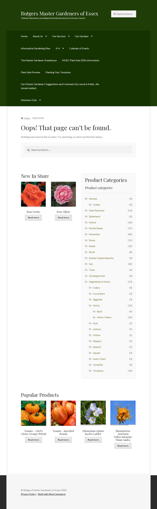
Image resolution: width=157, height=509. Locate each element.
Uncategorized (97, 275)
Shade (92, 246)
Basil (99, 311)
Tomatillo (98, 364)
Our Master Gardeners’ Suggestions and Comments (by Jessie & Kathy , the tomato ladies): (60, 86)
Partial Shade (96, 228)
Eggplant (97, 299)
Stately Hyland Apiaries (101, 257)
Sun (91, 263)
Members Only (29, 100)
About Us (38, 36)
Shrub (92, 252)
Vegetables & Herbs (99, 281)
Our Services (59, 36)
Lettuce (97, 329)
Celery (96, 287)
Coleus (96, 204)
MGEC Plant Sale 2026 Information (80, 60)
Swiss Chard (99, 358)
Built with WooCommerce (51, 494)
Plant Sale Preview (30, 72)
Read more (33, 217)
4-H (58, 48)
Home (24, 36)
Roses (92, 240)
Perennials (94, 234)
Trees (92, 269)
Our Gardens (81, 36)
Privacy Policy (28, 494)
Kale (95, 323)
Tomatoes (98, 370)
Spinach (97, 346)
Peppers (97, 341)
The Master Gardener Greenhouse (39, 60)
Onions (96, 335)
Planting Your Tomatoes (58, 72)
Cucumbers (99, 293)
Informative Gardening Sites (35, 48)
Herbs (96, 305)
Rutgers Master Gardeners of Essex (59, 13)
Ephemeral (94, 216)
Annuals (93, 198)
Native (92, 222)
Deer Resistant (96, 210)
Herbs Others (104, 317)
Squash (96, 352)
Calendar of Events (79, 48)
